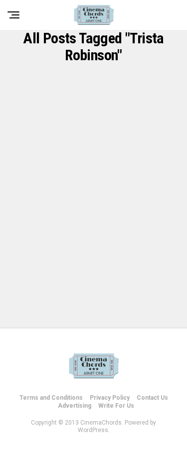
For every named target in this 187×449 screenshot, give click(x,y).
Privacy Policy (110, 397)
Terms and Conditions (51, 397)
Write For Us (116, 405)
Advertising (74, 405)
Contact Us (152, 397)
